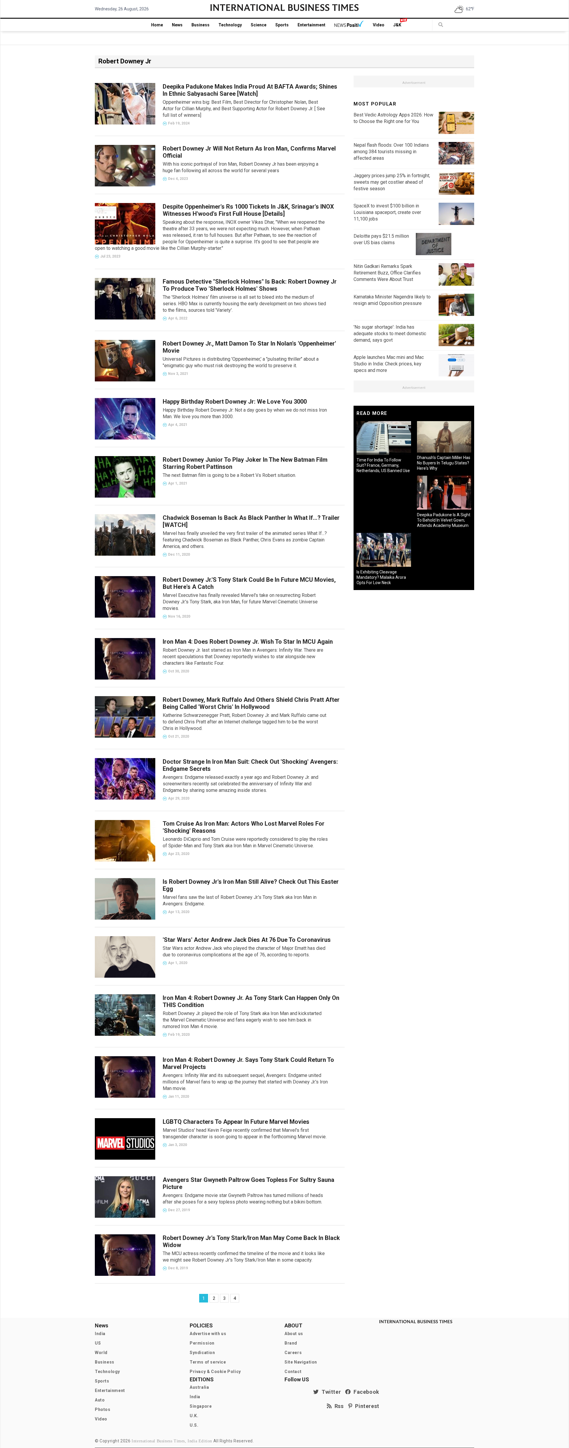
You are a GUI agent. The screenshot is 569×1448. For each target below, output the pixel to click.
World (101, 1352)
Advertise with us (208, 1333)
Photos (103, 1409)
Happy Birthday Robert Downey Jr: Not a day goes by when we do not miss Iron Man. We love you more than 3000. (245, 413)
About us (293, 1333)
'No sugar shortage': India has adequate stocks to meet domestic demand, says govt (390, 333)
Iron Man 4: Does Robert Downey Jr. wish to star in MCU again (248, 641)
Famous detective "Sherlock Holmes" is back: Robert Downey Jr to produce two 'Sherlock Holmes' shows (250, 285)
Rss (338, 1406)
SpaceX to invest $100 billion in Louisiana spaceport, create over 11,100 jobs (387, 212)
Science (258, 25)
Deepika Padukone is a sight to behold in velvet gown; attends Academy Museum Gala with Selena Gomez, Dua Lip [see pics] (443, 525)
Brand (290, 1343)
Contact (292, 1371)
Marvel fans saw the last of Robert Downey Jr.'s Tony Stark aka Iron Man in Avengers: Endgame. (240, 900)
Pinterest (365, 1406)
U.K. (194, 1415)
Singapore (201, 1406)
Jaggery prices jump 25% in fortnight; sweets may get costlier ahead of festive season (392, 182)
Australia (199, 1387)
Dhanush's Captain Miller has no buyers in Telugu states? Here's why (443, 463)
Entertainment (311, 25)
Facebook (365, 1392)
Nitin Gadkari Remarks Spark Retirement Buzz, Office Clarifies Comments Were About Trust (387, 272)
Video (378, 25)
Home (157, 25)
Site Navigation (300, 1362)
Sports (282, 25)
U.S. (194, 1425)
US (98, 1343)
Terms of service (208, 1362)
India (100, 1333)
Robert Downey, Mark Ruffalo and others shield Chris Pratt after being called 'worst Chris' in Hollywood (251, 703)
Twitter (330, 1392)
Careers (293, 1352)
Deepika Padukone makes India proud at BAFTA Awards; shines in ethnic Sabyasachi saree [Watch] (250, 90)
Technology (230, 25)
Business (200, 25)
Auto (100, 1400)
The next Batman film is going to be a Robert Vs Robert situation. (229, 475)
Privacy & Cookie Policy (215, 1371)
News (177, 25)
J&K (397, 25)
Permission (202, 1343)
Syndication (202, 1352)
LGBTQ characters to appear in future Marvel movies (236, 1121)
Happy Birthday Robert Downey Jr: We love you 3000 (235, 401)
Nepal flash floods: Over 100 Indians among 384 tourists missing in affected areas (391, 151)
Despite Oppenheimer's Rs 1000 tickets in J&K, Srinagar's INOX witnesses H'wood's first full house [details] (248, 210)
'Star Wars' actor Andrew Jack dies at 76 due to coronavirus (247, 939)
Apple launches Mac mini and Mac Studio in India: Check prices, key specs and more (389, 363)
